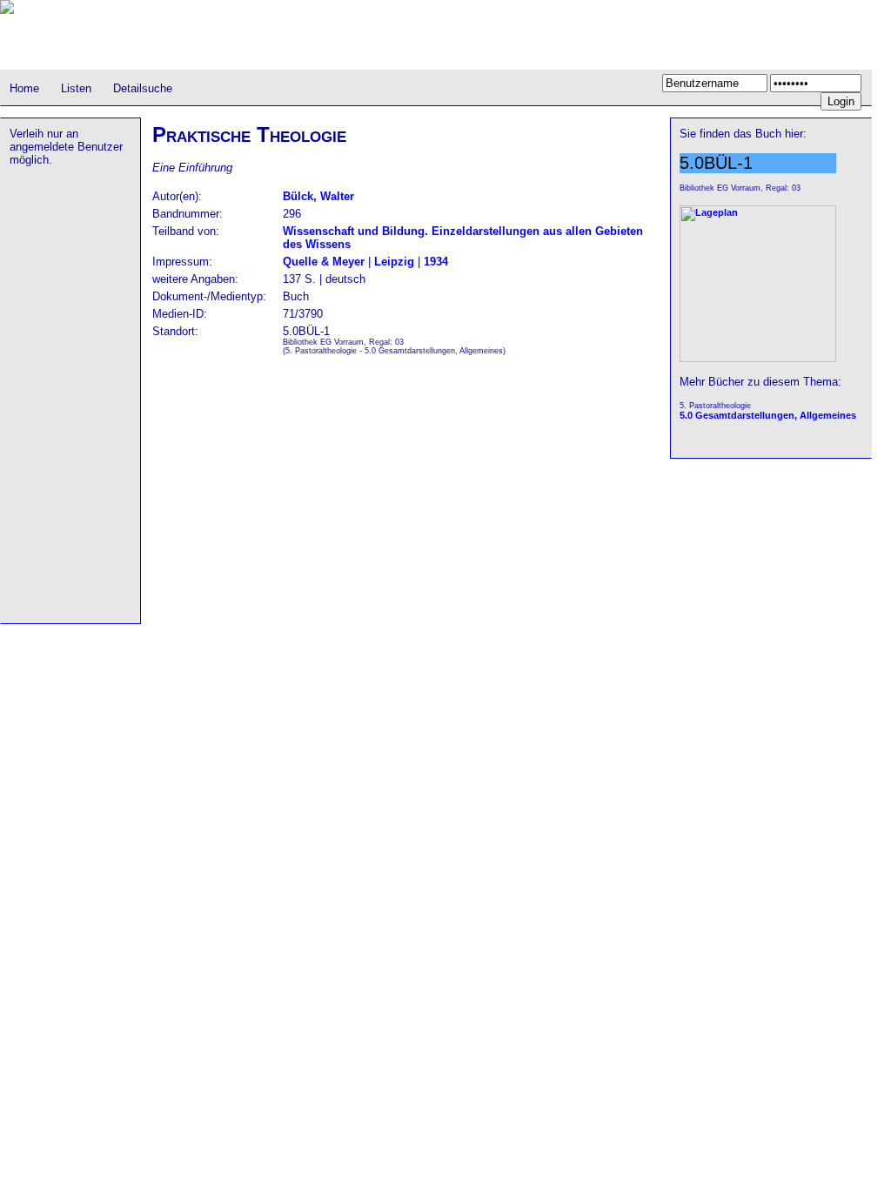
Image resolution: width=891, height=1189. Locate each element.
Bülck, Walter (318, 196)
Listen (76, 88)
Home (24, 88)
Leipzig (394, 261)
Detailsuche (142, 88)
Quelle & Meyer (324, 261)
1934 (436, 261)
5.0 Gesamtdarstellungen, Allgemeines (768, 415)
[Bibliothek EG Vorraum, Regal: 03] (758, 358)
